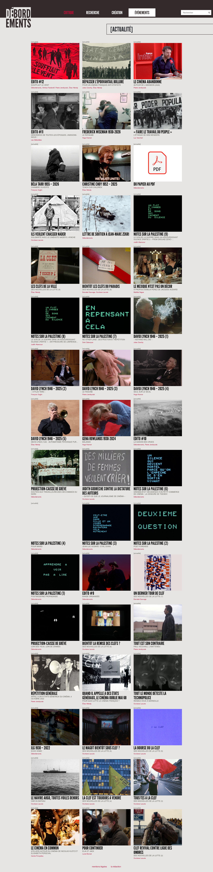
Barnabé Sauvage (88, 292)
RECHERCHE (92, 12)
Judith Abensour (139, 242)
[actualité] (34, 42)
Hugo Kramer (87, 138)
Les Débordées (36, 140)
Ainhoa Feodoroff (48, 87)
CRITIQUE (69, 12)
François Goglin (36, 190)
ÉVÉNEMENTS (142, 12)
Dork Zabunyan (87, 342)
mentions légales (99, 866)
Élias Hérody (73, 87)
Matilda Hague (139, 292)
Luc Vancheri (138, 138)
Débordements (36, 87)
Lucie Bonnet (87, 854)
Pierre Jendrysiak (61, 87)
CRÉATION (117, 12)
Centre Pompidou (37, 856)
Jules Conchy (87, 87)
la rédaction (116, 866)
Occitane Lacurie (37, 240)
